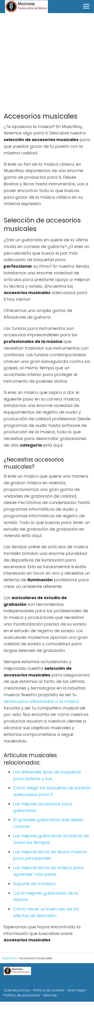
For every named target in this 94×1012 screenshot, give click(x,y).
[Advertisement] (47, 62)
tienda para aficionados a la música (41, 701)
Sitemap (50, 995)
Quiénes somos (17, 990)
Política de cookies (48, 990)
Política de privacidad (22, 995)
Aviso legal (76, 990)
